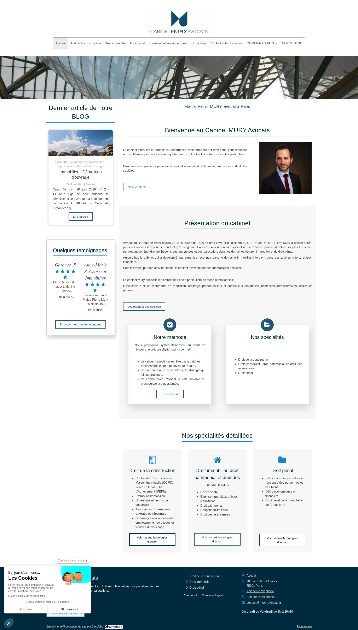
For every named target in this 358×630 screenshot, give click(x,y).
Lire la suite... (66, 297)
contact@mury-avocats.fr (264, 602)
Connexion (304, 626)
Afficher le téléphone (260, 591)
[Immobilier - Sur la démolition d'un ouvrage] (80, 143)
